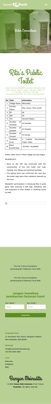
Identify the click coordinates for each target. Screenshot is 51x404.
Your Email (32, 303)
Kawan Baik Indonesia (23, 384)
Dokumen (9, 361)
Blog (7, 367)
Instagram (9, 364)
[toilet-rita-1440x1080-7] (25, 204)
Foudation (17, 387)
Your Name (10, 303)
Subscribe (25, 315)
